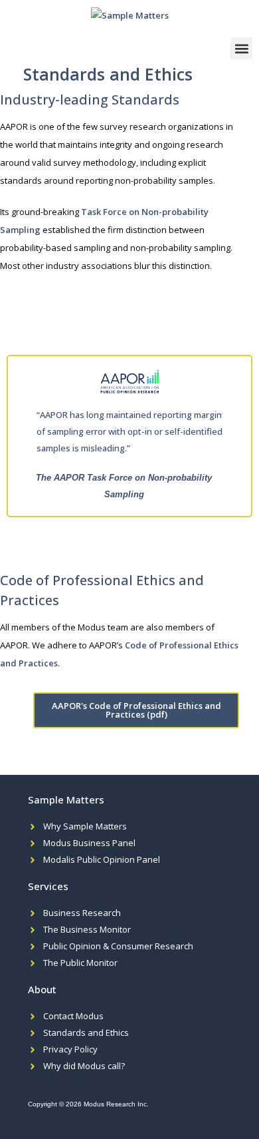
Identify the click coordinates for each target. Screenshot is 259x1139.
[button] (241, 48)
